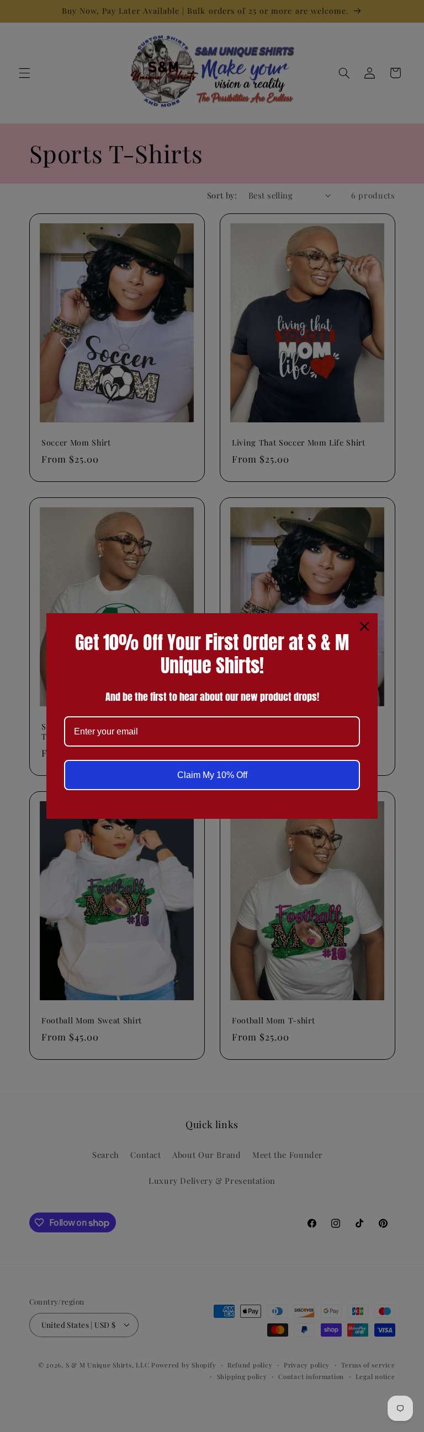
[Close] (364, 626)
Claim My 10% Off (212, 775)
